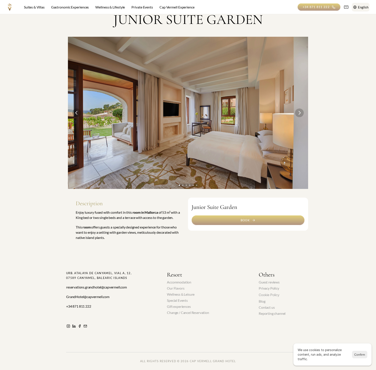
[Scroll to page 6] (196, 185)
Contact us (267, 307)
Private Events (142, 7)
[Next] (299, 112)
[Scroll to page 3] (186, 185)
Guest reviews (269, 282)
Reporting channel (272, 313)
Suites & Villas (34, 7)
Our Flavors (175, 288)
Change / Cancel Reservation (188, 312)
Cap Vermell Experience (177, 7)
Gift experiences (179, 306)
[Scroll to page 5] (193, 185)
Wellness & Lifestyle (110, 7)
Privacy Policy (269, 288)
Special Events (177, 300)
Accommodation (179, 282)
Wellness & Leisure (181, 294)
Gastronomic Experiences (70, 7)
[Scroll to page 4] (189, 185)
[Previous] (76, 112)
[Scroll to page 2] (183, 185)
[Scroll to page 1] (179, 185)
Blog (262, 301)
